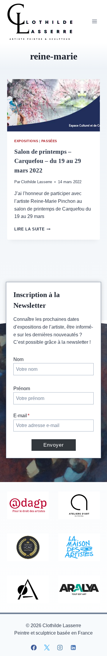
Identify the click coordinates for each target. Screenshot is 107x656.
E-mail (21, 415)
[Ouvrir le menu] (94, 21)
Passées (49, 141)
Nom (18, 359)
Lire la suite (32, 229)
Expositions (26, 141)
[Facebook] (34, 647)
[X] (47, 647)
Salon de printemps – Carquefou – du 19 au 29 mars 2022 (47, 161)
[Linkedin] (73, 647)
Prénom (21, 388)
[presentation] (53, 105)
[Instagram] (60, 647)
